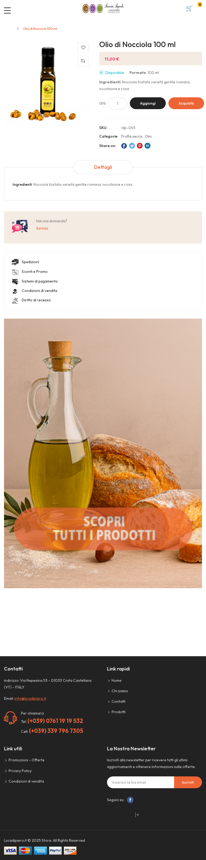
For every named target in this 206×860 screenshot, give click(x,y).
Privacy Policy (20, 770)
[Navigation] (7, 10)
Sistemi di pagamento (40, 281)
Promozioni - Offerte (27, 760)
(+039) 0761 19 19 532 (55, 720)
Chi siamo (120, 690)
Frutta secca (131, 136)
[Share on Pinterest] (140, 146)
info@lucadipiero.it (30, 698)
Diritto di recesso (36, 300)
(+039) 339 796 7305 (56, 730)
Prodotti (119, 711)
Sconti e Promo (35, 271)
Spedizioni (30, 261)
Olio (148, 136)
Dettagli (103, 167)
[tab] (103, 167)
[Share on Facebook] (124, 146)
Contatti (119, 701)
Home (8, 29)
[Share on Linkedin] (147, 146)
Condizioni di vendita (39, 290)
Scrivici (42, 228)
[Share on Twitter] (132, 146)
